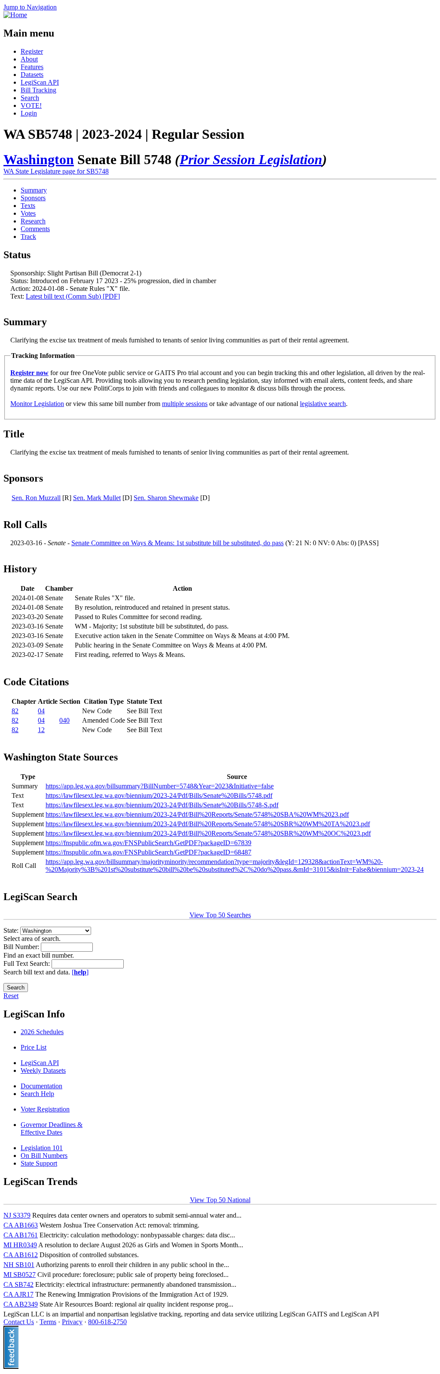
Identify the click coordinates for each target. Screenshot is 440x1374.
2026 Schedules (42, 1031)
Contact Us (18, 1321)
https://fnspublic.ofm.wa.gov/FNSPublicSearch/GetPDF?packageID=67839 (148, 842)
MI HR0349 (20, 1245)
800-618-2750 (107, 1321)
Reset (10, 995)
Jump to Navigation (30, 7)
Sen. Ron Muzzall (36, 497)
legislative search (323, 403)
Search (30, 97)
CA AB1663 (20, 1225)
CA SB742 (18, 1284)
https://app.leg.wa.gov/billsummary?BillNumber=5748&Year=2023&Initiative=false (160, 786)
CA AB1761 (20, 1235)
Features (32, 66)
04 (41, 710)
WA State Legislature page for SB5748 (56, 171)
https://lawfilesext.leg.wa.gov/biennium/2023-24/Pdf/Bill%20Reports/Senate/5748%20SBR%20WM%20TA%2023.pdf (208, 823)
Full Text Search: (27, 963)
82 (15, 710)
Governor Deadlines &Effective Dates (51, 1128)
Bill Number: (22, 946)
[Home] (15, 14)
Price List (33, 1047)
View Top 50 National (220, 1199)
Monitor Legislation (37, 403)
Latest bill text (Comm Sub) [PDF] (73, 296)
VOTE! (31, 105)
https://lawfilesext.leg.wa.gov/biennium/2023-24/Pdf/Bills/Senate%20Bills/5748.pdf (159, 795)
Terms (48, 1321)
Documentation (41, 1086)
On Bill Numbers (44, 1155)
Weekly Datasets (43, 1070)
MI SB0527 (19, 1274)
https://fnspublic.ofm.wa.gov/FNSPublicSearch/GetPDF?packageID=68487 (148, 852)
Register (32, 51)
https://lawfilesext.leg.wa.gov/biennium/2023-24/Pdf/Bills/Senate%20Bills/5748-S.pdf (162, 805)
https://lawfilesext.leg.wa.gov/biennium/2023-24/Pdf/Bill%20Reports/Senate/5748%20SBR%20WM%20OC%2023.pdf (208, 833)
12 (41, 729)
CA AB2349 (20, 1304)
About (29, 59)
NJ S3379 (17, 1215)
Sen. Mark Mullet (97, 497)
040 (64, 720)
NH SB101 (18, 1264)
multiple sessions (185, 403)
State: (11, 930)
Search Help (37, 1093)
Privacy (72, 1321)
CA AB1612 (20, 1254)
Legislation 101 (42, 1147)
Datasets (32, 74)
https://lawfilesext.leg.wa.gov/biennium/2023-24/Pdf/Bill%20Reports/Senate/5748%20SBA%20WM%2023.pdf (197, 814)
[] (80, 972)
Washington (38, 159)
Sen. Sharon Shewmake (166, 497)
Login (29, 113)
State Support (39, 1163)
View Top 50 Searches (220, 915)
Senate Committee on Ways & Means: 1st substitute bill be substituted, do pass (177, 543)
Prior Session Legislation (251, 159)
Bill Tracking (38, 90)
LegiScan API (40, 82)
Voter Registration (45, 1109)
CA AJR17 (18, 1294)
